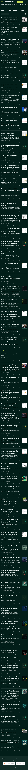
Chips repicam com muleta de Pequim (10, 498)
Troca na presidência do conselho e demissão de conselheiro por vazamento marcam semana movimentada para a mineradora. (10, 456)
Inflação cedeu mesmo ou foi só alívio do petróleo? (10, 571)
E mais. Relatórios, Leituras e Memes (9, 77)
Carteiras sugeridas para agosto (9, 300)
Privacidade (14, 759)
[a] (24, 731)
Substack (8, 767)
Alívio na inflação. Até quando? (9, 596)
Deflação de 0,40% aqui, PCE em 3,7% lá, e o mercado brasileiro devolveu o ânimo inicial (10, 43)
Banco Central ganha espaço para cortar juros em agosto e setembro (10, 521)
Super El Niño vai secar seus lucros (10, 705)
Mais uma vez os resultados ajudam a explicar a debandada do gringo (10, 133)
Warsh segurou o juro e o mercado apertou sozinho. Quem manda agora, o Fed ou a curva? (10, 366)
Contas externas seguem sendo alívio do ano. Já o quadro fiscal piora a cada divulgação (10, 343)
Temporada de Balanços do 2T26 (9, 546)
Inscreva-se (19, 2)
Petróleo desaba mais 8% (9, 404)
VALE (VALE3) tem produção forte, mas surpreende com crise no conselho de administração (9, 451)
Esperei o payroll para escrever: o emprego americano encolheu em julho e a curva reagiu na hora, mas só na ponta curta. (10, 256)
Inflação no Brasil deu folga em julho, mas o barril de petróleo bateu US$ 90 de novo (10, 217)
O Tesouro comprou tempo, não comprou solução (10, 96)
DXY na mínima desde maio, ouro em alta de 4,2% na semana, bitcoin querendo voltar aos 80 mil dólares (10, 88)
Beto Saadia (7, 79)
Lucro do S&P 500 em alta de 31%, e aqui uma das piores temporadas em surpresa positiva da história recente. (10, 138)
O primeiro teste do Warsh (9, 17)
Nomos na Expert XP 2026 (9, 476)
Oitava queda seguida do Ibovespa (9, 156)
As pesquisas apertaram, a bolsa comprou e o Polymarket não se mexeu (10, 62)
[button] (2, 4)
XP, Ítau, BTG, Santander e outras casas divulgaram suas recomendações (10, 304)
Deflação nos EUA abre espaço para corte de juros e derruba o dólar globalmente (10, 559)
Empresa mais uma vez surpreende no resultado (10, 32)
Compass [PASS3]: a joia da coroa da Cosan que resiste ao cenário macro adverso (10, 742)
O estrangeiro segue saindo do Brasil (9, 159)
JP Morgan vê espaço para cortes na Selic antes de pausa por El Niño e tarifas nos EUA (10, 534)
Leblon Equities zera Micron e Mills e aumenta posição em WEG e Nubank (10, 288)
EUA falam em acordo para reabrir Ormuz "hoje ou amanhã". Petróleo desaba (9, 313)
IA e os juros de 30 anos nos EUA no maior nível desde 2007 (10, 120)
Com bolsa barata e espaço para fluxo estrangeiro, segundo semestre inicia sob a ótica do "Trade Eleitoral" (10, 623)
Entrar (25, 2)
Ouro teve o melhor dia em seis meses (9, 264)
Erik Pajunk (9, 22)
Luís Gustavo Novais (8, 601)
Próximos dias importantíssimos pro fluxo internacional (10, 392)
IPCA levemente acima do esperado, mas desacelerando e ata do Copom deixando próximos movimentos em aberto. (10, 221)
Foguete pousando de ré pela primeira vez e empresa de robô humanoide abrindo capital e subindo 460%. (10, 111)
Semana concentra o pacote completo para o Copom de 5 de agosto (10, 427)
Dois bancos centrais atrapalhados (8, 717)
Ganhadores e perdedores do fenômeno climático (10, 709)
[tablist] (11, 14)
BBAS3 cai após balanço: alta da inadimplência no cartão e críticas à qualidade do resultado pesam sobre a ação (10, 167)
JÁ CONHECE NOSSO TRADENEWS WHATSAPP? (9, 525)
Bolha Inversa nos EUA (8, 179)
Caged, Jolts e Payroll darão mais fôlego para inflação (10, 664)
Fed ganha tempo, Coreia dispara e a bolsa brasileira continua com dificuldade (10, 190)
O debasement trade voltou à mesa (10, 85)
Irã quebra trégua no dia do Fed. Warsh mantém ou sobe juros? (10, 379)
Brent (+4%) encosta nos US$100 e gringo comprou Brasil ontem (9, 465)
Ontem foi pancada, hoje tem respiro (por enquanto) (10, 439)
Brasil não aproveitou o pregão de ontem (9, 275)
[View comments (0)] (8, 24)
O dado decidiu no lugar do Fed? (10, 252)
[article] (14, 21)
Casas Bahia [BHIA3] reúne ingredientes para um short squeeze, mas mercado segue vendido (10, 692)
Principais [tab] (11, 14)
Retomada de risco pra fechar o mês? (10, 354)
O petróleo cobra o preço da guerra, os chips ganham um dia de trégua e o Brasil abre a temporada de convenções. (10, 512)
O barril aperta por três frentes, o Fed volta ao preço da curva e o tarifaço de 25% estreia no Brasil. (10, 490)
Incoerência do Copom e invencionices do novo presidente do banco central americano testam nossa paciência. (10, 720)
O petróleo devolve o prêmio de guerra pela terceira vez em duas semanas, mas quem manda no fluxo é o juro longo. (10, 330)
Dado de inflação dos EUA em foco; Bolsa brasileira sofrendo (10, 203)
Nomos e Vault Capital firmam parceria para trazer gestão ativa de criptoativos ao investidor (10, 678)
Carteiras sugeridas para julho (9, 635)
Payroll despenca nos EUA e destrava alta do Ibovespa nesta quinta (10, 608)
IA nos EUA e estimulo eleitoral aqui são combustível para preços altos (10, 668)
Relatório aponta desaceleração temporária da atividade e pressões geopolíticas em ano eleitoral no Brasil (10, 538)
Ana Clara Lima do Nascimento (11, 306)
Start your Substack (9, 763)
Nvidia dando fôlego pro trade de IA (9, 28)
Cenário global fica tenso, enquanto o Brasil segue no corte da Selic (10, 431)
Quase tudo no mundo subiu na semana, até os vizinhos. (10, 234)
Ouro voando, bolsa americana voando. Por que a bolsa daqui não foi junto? (10, 230)
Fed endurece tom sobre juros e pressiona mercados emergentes (10, 584)
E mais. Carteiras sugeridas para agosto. (10, 148)
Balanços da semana (7, 509)
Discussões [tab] (17, 14)
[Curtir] (2, 24)
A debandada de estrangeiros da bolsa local (10, 146)
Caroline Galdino (8, 173)
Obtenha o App (20, 763)
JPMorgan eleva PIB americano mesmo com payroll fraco (10, 242)
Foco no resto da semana (9, 51)
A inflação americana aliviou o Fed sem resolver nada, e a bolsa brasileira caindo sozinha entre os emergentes (10, 207)
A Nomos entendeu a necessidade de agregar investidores (9, 479)
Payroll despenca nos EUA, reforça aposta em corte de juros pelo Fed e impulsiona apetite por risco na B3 (9, 612)
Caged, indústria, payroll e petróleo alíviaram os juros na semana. (9, 599)
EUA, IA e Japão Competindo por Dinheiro (10, 74)
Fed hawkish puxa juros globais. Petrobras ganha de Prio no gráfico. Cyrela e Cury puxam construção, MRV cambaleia (10, 733)
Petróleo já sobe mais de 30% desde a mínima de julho (10, 487)
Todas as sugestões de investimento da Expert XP (9, 414)
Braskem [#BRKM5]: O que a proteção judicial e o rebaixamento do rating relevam (9, 652)
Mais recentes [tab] (5, 14)
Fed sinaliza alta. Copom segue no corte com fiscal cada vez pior (9, 339)
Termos (19, 759)
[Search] (25, 14)
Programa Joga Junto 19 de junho (9, 730)
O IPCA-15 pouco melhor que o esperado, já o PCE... (10, 40)
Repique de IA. (4, 357)
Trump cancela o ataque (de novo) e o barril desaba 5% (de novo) (10, 326)
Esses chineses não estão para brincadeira (9, 108)
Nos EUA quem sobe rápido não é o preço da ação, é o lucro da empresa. (9, 181)
